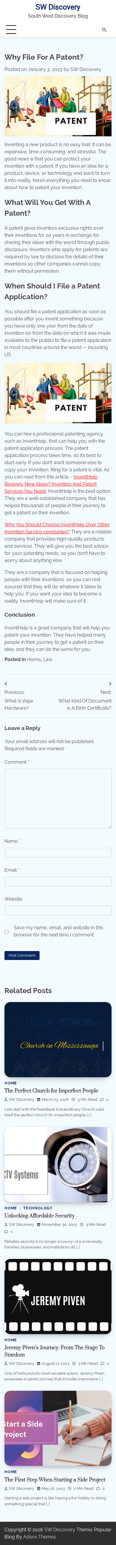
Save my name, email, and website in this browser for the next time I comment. (58, 931)
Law (47, 659)
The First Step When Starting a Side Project (55, 1480)
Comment (16, 762)
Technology (38, 1208)
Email (11, 870)
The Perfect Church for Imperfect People (51, 1091)
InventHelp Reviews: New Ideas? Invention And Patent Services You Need (51, 484)
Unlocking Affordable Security (39, 1216)
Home (34, 659)
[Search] (104, 29)
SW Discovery (58, 7)
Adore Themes (39, 1537)
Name (12, 841)
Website (13, 899)
